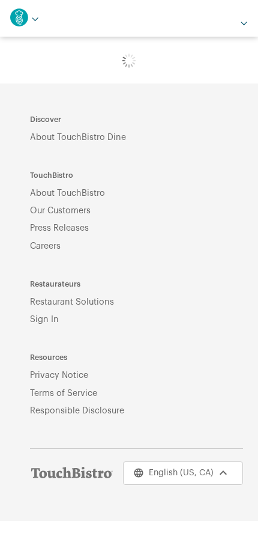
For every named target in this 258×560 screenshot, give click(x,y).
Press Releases (59, 228)
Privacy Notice (59, 375)
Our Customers (60, 210)
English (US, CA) (181, 473)
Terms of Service (63, 393)
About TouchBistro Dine (78, 137)
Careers (45, 246)
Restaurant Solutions (72, 301)
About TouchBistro (67, 193)
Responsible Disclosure (77, 410)
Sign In (44, 319)
